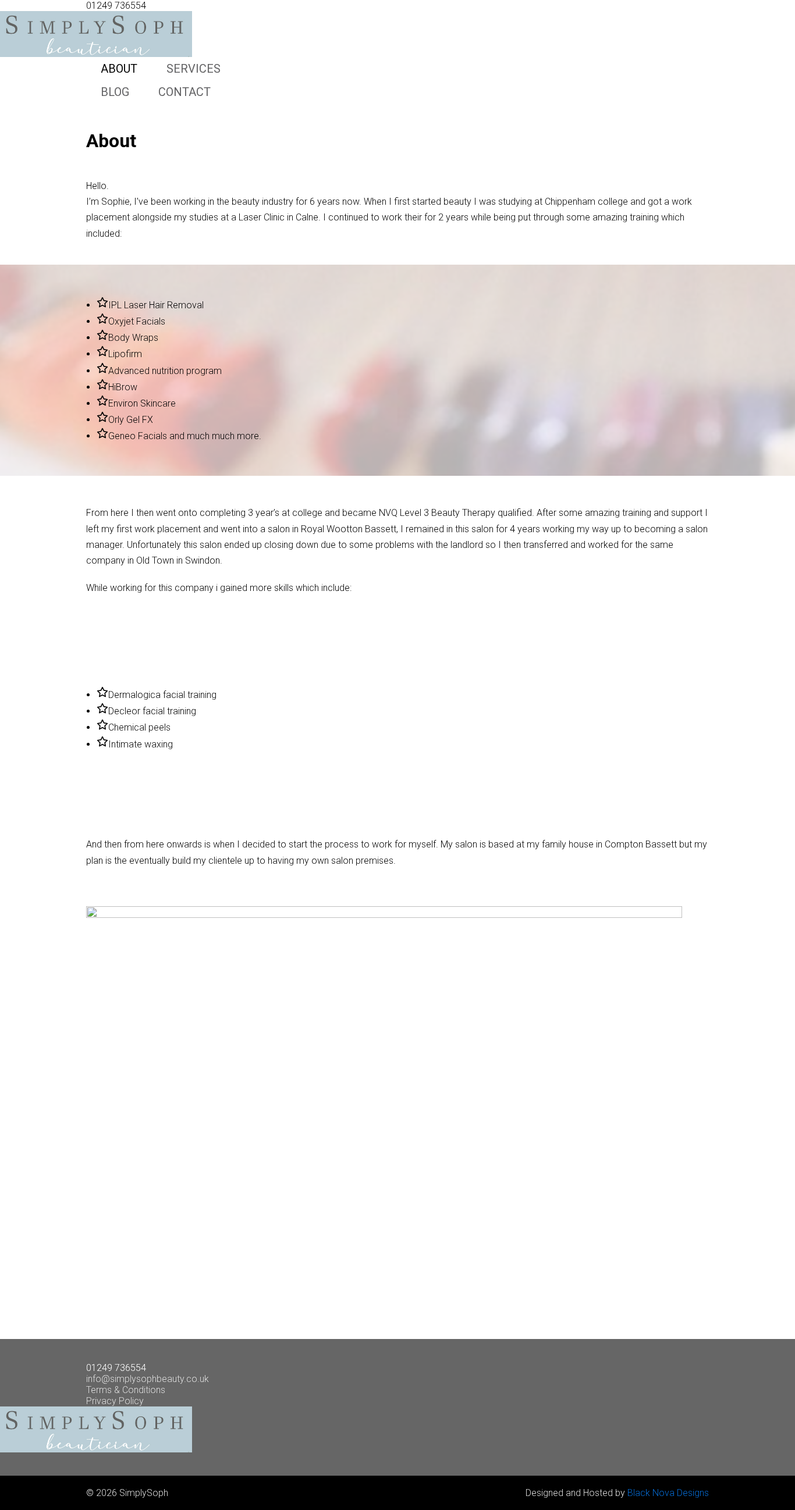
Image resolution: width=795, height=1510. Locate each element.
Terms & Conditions (125, 1389)
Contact (184, 92)
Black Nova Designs (668, 1492)
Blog (115, 92)
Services (193, 69)
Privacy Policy (115, 1400)
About (119, 69)
